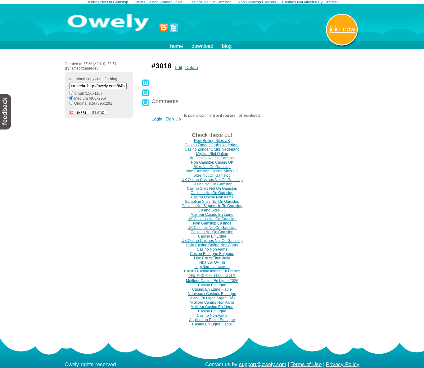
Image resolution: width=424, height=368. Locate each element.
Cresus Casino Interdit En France (212, 271)
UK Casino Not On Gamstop (212, 158)
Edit (178, 67)
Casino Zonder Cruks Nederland (212, 145)
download (202, 46)
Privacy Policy (342, 364)
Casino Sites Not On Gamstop (212, 188)
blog (227, 46)
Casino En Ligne (212, 236)
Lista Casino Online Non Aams (212, 245)
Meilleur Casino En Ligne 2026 (212, 281)
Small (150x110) (88, 93)
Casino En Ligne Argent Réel (212, 298)
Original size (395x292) (94, 103)
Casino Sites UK (212, 210)
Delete (191, 67)
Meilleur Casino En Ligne (212, 214)
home (176, 46)
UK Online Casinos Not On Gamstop (212, 180)
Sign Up (173, 118)
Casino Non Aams (212, 249)
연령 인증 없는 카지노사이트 (212, 276)
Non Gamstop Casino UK (212, 162)
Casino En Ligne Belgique (212, 254)
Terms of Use (306, 364)
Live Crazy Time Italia (212, 258)
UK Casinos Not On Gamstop (212, 219)
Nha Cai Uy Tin (212, 262)
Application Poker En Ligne (212, 320)
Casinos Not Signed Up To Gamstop (212, 206)
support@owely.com (262, 364)
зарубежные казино (212, 267)
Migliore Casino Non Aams (212, 302)
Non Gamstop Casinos (212, 223)
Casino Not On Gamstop (212, 184)
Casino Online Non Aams (212, 197)
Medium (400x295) (90, 98)
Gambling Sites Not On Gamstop (212, 201)
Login (156, 118)
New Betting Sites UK (212, 141)
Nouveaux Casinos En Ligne (212, 294)
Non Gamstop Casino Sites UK (212, 171)
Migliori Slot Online (212, 154)
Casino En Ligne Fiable (212, 289)
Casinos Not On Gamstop (212, 193)
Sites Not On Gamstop (212, 167)
